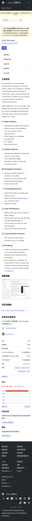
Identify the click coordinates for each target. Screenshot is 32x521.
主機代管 (4, 453)
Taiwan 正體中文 (11, 494)
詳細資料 (6, 55)
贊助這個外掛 (6, 435)
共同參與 (20, 462)
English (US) (26, 363)
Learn (3, 462)
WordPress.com (8, 477)
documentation (22, 371)
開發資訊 (6, 68)
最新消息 (4, 450)
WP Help (19, 106)
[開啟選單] (29, 2)
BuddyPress (6, 486)
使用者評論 (7, 59)
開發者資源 (5, 468)
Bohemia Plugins (9, 43)
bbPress (5, 483)
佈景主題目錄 (21, 450)
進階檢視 (4, 376)
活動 (18, 465)
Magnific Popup (9, 195)
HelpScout (10, 271)
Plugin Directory (6, 8)
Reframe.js (24, 198)
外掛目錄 (20, 453)
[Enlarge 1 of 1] (28, 281)
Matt (4, 480)
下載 (4, 48)
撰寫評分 (4, 406)
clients (23, 367)
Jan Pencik (9, 334)
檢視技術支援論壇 (7, 422)
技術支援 (6, 73)
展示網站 (20, 446)
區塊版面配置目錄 (22, 456)
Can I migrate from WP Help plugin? (13, 310)
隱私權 (4, 456)
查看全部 (27, 406)
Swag (19, 471)
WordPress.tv (7, 471)
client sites (18, 367)
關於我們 (4, 446)
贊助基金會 (21, 468)
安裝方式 (6, 64)
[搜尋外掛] (20, 20)
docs (28, 367)
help (28, 371)
